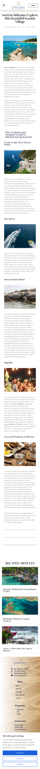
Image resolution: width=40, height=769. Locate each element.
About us (18, 689)
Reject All (20, 764)
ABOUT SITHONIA (10, 11)
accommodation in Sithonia (13, 424)
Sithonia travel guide (27, 11)
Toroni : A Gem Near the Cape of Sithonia (17, 649)
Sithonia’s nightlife (17, 404)
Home (17, 686)
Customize (20, 759)
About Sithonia (20, 695)
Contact (18, 698)
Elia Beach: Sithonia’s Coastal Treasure (16, 620)
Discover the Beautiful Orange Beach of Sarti (19, 590)
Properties (19, 692)
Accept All (20, 753)
